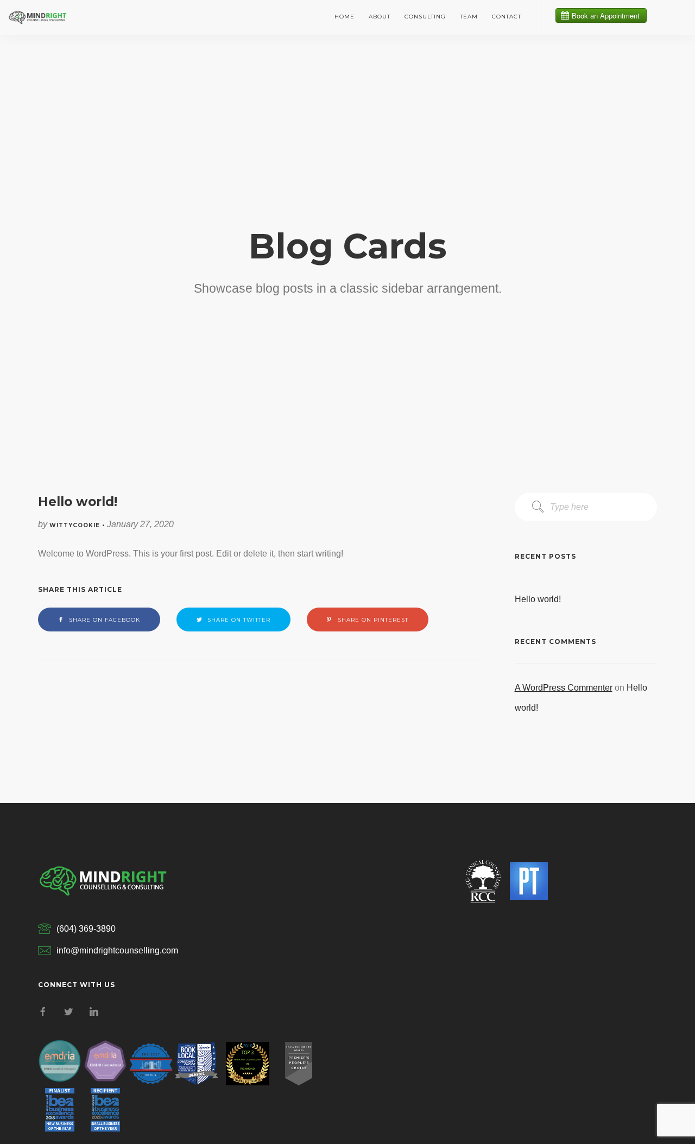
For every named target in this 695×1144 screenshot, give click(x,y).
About (379, 16)
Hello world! (538, 599)
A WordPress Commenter (563, 687)
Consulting (425, 16)
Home (344, 16)
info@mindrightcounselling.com (117, 950)
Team (469, 16)
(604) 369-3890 (86, 928)
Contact (506, 16)
